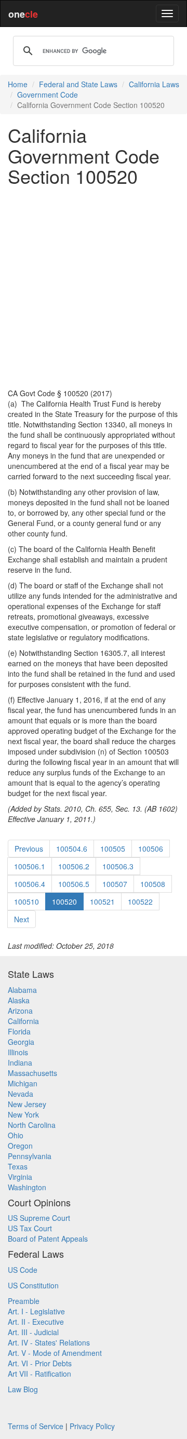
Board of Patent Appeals (48, 1238)
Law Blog (23, 1389)
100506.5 (73, 884)
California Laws (154, 84)
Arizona (20, 1010)
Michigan (22, 1083)
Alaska (19, 1000)
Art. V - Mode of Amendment (55, 1353)
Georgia (21, 1042)
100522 (140, 901)
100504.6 (71, 848)
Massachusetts (32, 1073)
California (23, 1021)
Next (21, 919)
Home (18, 84)
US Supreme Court (39, 1218)
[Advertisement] (93, 287)
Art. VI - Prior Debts (40, 1363)
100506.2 (73, 866)
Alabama (22, 990)
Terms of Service (35, 1426)
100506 (150, 848)
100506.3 (117, 866)
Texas (18, 1166)
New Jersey (27, 1104)
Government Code (47, 94)
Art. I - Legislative (36, 1311)
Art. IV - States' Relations (49, 1342)
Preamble (23, 1301)
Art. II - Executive (36, 1321)
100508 (152, 884)
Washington (27, 1187)
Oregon (20, 1145)
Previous (29, 848)
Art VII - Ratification (39, 1373)
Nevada (20, 1093)
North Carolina (32, 1125)
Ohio (15, 1135)
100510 (26, 901)
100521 (102, 901)
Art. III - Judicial (33, 1332)
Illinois (18, 1052)
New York (23, 1114)
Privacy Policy (92, 1426)
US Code (22, 1270)
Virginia (20, 1177)
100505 (112, 848)
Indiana (20, 1062)
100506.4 (29, 884)
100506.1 (29, 866)
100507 (114, 884)
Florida (19, 1031)
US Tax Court (30, 1228)
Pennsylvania (29, 1156)
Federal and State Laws (78, 84)
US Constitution (33, 1285)
